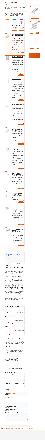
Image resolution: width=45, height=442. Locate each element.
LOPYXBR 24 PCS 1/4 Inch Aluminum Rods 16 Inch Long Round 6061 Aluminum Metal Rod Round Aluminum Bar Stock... (18, 57)
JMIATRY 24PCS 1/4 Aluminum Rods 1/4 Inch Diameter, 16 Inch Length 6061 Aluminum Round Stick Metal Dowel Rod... (18, 207)
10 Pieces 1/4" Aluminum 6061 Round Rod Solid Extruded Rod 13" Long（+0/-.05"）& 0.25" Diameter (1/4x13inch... (17, 193)
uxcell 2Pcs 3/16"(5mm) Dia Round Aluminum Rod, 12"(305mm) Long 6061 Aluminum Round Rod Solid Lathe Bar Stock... (18, 173)
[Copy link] (13, 397)
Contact (17, 435)
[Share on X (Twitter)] (7, 397)
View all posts (9, 394)
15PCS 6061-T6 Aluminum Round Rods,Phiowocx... (34, 45)
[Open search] (39, 1)
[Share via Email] (12, 397)
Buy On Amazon (21, 52)
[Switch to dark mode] (38, 1)
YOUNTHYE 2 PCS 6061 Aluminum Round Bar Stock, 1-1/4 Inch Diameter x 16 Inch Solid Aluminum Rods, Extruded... (18, 35)
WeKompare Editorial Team (16, 7)
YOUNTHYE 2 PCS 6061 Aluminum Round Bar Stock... (35, 15)
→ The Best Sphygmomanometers (9, 259)
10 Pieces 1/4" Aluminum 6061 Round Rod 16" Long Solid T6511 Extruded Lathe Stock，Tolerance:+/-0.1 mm (18, 129)
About (17, 434)
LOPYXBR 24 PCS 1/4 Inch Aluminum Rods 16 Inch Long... (34, 30)
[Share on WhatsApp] (10, 397)
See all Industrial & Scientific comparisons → (9, 421)
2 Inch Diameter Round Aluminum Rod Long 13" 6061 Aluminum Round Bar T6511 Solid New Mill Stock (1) (17, 229)
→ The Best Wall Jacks (7, 258)
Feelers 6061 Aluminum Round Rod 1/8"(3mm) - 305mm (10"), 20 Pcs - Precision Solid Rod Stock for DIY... (17, 149)
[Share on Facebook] (8, 397)
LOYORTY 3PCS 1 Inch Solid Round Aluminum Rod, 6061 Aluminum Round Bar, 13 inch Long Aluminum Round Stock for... (18, 105)
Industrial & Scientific (7, 4)
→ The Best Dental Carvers (18, 258)
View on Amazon (14, 30)
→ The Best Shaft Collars (17, 254)
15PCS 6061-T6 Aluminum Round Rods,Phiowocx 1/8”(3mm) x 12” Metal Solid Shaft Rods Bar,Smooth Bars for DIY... (17, 80)
